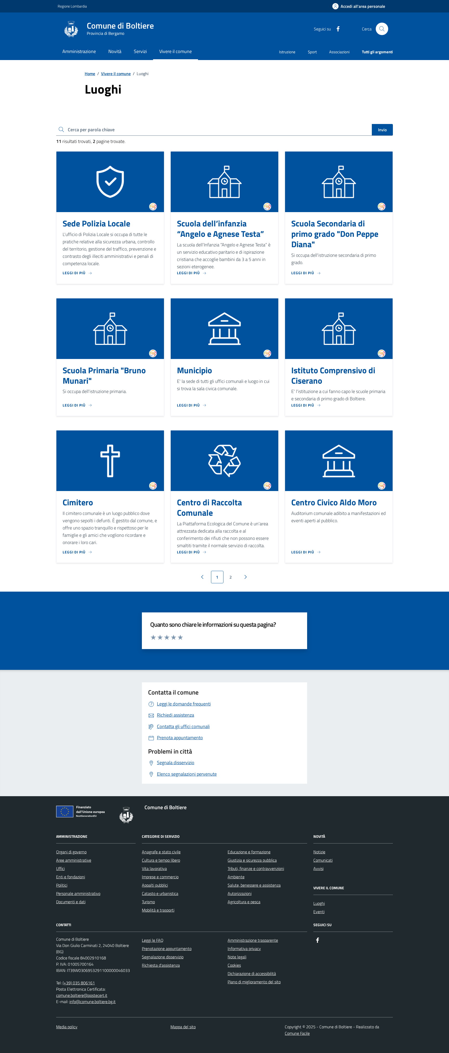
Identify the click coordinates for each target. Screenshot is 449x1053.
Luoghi (319, 903)
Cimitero (78, 502)
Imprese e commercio (160, 877)
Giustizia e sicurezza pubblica (252, 860)
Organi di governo (71, 852)
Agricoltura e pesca (244, 902)
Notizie (319, 852)
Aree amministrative (73, 860)
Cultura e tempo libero (161, 860)
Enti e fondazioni (70, 877)
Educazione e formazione (249, 852)
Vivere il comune (116, 73)
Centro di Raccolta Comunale (209, 507)
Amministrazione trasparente (253, 940)
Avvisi (318, 868)
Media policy (66, 1027)
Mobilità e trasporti (158, 910)
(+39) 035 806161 (79, 983)
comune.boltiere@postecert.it (81, 995)
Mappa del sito (183, 1027)
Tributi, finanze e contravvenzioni (256, 868)
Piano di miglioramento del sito (254, 982)
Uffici (60, 868)
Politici (61, 885)
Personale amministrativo (78, 893)
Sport (312, 52)
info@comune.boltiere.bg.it (92, 1001)
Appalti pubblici (155, 885)
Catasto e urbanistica (160, 893)
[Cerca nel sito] (382, 29)
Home (90, 73)
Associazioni (339, 52)
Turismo (148, 902)
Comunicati (323, 860)
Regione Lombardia (72, 6)
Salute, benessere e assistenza (254, 885)
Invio (382, 130)
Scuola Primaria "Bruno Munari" (104, 375)
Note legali (237, 957)
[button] (358, 6)
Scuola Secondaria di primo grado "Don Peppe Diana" (334, 234)
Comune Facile (297, 1033)
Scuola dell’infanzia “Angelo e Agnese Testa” (220, 228)
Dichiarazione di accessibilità (252, 973)
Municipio (194, 370)
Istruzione (287, 52)
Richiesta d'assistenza (161, 965)
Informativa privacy (244, 948)
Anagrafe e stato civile (161, 852)
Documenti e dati (70, 902)
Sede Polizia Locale (96, 223)
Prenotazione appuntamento (167, 948)
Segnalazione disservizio (162, 957)
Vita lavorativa (154, 868)
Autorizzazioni (240, 893)
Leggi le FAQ (152, 940)
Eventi (319, 911)
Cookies (234, 965)
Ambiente (236, 877)
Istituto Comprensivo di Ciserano (333, 375)
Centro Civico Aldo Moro (334, 502)
